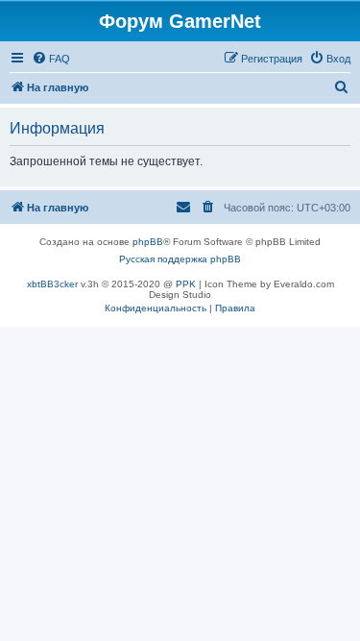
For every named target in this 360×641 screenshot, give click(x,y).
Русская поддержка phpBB (180, 259)
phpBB (147, 241)
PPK (186, 284)
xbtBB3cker (52, 284)
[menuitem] (51, 58)
